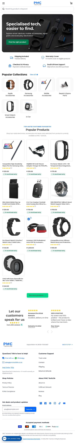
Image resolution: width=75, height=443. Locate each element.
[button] (48, 331)
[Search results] (3, 9)
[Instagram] (55, 403)
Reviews (41, 391)
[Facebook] (45, 403)
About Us (42, 383)
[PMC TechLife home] (7, 344)
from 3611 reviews (13, 325)
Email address (6, 405)
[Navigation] (3, 3)
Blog (40, 396)
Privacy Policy (7, 383)
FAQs (12, 367)
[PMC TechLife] (37, 3)
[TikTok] (59, 403)
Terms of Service (8, 387)
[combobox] (37, 9)
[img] (14, 323)
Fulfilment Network (45, 387)
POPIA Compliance (8, 391)
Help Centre (6, 367)
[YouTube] (64, 403)
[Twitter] (41, 403)
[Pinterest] (50, 403)
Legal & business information (31, 439)
